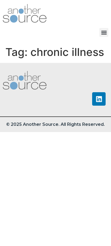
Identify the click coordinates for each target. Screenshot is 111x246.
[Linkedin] (99, 99)
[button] (103, 32)
